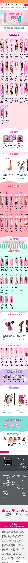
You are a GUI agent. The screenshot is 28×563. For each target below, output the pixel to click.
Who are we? (4, 480)
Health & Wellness (23, 493)
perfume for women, (18, 532)
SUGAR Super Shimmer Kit (8, 408)
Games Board (13, 482)
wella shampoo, (17, 545)
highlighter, (8, 531)
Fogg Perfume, (8, 559)
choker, (9, 544)
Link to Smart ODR (4, 500)
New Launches (19, 482)
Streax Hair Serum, (9, 555)
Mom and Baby (23, 489)
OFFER (19, 319)
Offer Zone (18, 479)
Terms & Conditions (6, 523)
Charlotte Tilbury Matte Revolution (8, 175)
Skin (23, 480)
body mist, (11, 545)
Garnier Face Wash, (9, 553)
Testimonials (5, 487)
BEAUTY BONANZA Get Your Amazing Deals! (11, 1)
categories (5, 4)
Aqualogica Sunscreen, (11, 558)
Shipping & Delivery (9, 490)
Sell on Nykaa (8, 494)
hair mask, (16, 535)
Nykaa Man (18, 485)
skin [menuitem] (6, 7)
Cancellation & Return (9, 488)
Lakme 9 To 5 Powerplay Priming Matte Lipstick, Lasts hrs (22, 175)
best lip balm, (16, 549)
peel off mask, (9, 549)
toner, (12, 536)
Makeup (23, 478)
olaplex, (7, 545)
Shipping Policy (14, 523)
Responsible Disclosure (5, 494)
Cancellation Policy (22, 523)
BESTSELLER (20, 158)
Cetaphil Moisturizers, (10, 554)
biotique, (7, 532)
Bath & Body (23, 485)
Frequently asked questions (9, 481)
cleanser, (8, 537)
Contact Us (8, 478)
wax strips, (15, 540)
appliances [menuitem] (12, 7)
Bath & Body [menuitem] (19, 7)
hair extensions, (11, 539)
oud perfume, (14, 544)
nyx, (11, 548)
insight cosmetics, (17, 541)
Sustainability (5, 491)
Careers (4, 481)
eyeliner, (12, 535)
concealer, (18, 531)
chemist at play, (13, 537)
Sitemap (18, 492)
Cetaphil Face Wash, (9, 550)
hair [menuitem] (9, 7)
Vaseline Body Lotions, (11, 557)
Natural (23, 497)
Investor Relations (4, 497)
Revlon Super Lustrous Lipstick (21, 336)
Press (4, 485)
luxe (13, 4)
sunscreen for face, (8, 541)
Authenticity (5, 483)
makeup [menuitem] (2, 7)
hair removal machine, (12, 543)
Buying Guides (13, 485)
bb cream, (6, 533)
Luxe (23, 498)
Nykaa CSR (4, 489)
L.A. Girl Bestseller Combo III (22, 408)
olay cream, (18, 539)
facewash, (8, 548)
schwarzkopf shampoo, (18, 548)
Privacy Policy (14, 524)
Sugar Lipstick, (19, 557)
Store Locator (8, 485)
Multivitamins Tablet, (10, 552)
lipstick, (4, 531)
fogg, (22, 539)
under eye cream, (8, 540)
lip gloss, (11, 532)
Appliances (24, 486)
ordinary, (8, 536)
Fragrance (24, 495)
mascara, (19, 537)
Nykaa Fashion (18, 488)
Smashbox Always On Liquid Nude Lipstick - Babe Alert (9, 336)
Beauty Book (13, 479)
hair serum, (13, 531)
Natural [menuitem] (24, 7)
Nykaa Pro (18, 491)
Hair (22, 482)
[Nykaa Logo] (1, 4)
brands (10, 4)
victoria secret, (12, 533)
